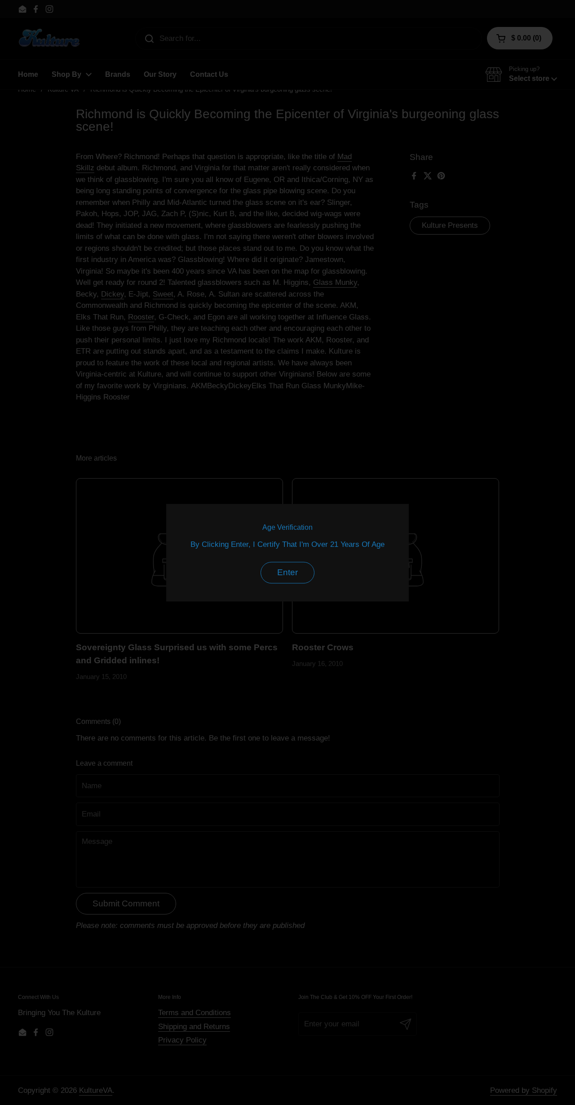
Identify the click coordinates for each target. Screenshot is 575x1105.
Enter (287, 572)
